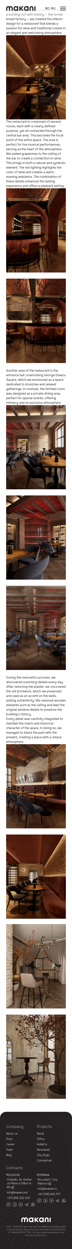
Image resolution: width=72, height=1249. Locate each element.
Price (9, 1139)
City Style (43, 1155)
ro (47, 9)
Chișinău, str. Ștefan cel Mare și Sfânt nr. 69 (19, 1183)
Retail (40, 1133)
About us (11, 1133)
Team (9, 1149)
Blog (9, 1155)
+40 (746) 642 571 (49, 1194)
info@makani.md (17, 1192)
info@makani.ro (47, 1188)
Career (10, 1144)
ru (53, 9)
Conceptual (44, 1160)
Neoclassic (43, 1149)
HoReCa (42, 1144)
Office (41, 1139)
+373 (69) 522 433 (18, 1198)
